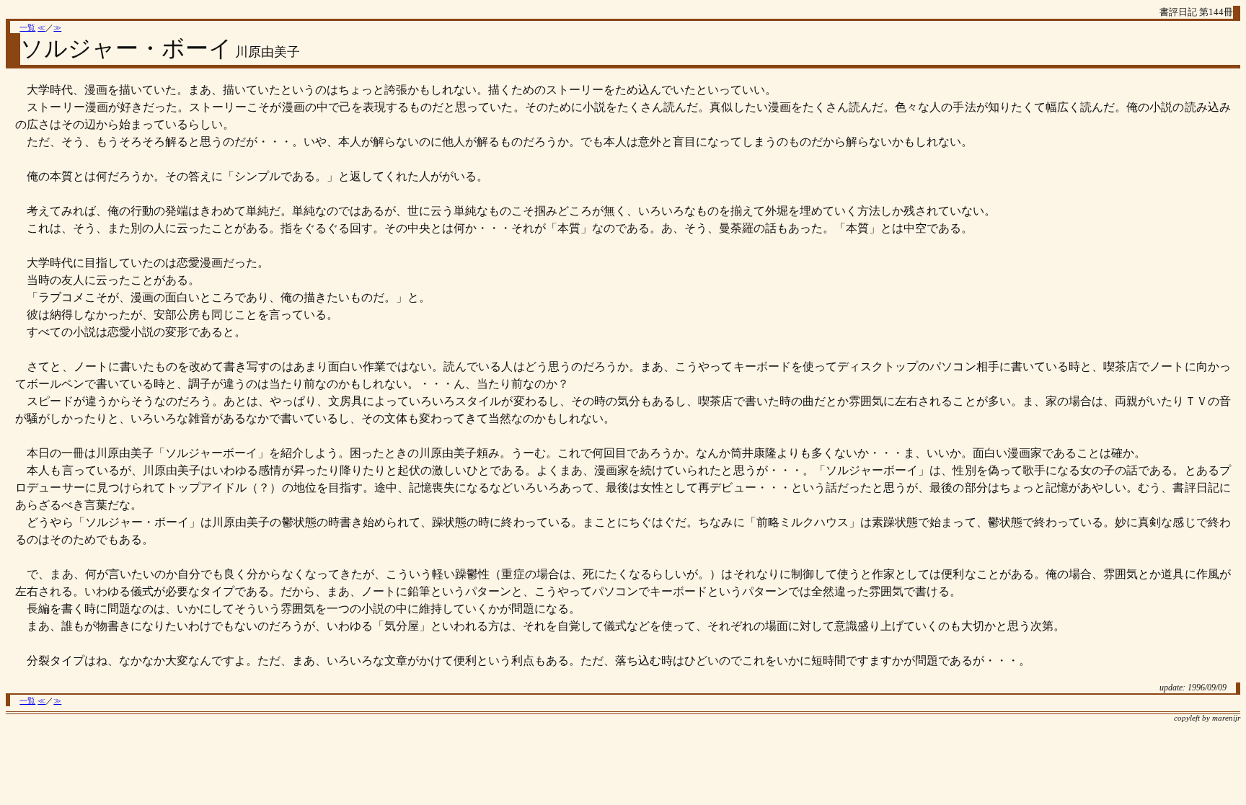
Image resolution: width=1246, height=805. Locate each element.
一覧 (27, 28)
